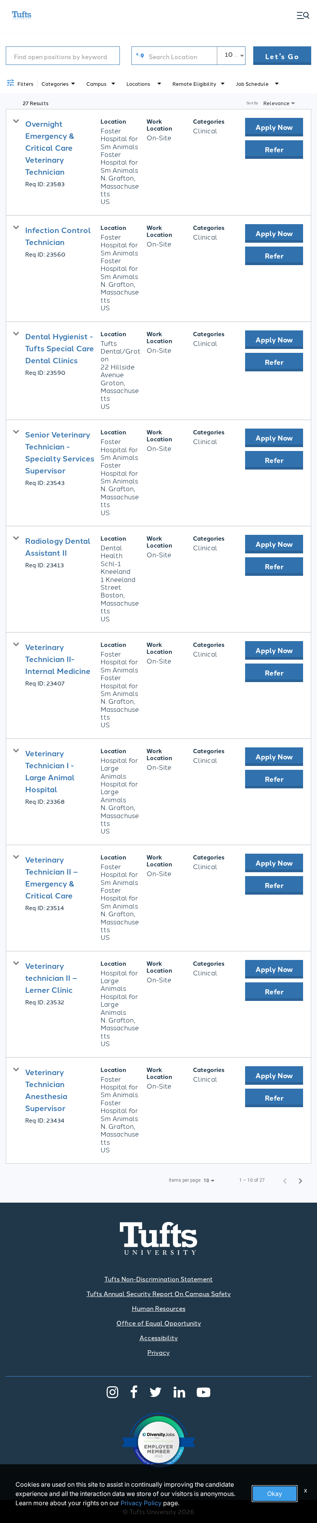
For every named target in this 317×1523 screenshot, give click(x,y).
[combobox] (63, 56)
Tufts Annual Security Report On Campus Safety (159, 1293)
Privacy (158, 1352)
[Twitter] (155, 1391)
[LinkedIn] (179, 1391)
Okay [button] (274, 1493)
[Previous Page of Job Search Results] (285, 1180)
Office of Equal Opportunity (158, 1323)
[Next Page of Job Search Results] (300, 1180)
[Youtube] (203, 1391)
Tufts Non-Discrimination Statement (158, 1279)
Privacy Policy (141, 1503)
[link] (158, 162)
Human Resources (159, 1308)
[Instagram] (112, 1391)
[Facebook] (134, 1391)
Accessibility (159, 1337)
